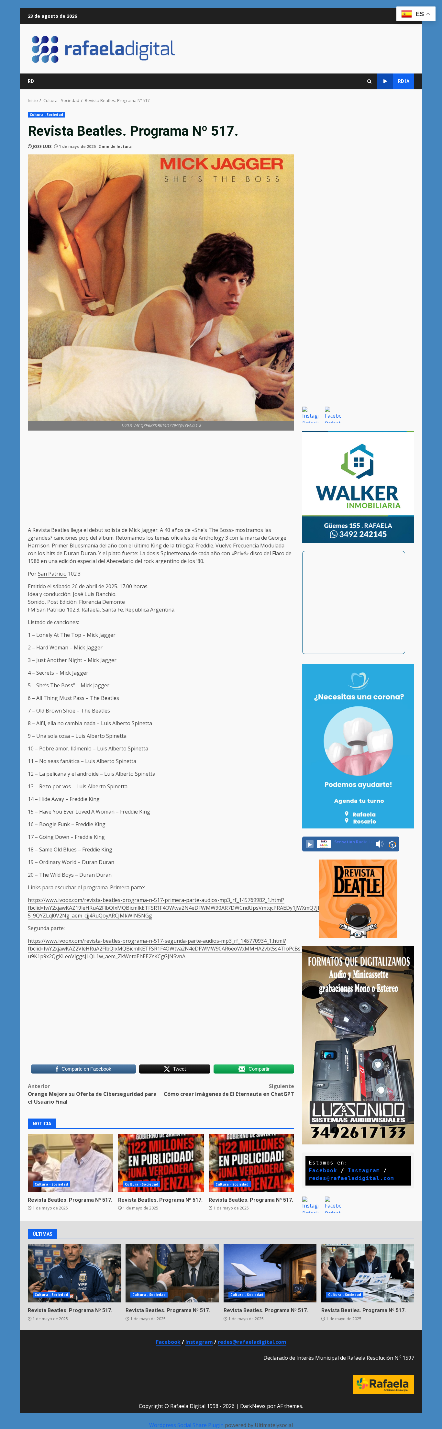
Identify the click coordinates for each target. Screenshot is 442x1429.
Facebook (323, 1170)
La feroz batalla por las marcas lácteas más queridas (367, 1273)
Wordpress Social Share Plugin (187, 1425)
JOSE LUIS (42, 146)
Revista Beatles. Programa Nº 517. (160, 1200)
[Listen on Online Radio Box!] (392, 844)
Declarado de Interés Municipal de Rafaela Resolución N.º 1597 (338, 1357)
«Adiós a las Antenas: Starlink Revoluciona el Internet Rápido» (270, 1273)
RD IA (403, 81)
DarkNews (253, 1406)
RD (31, 81)
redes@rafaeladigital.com (351, 1178)
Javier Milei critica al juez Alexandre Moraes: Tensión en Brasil (172, 1273)
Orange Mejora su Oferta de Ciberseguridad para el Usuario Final (92, 1094)
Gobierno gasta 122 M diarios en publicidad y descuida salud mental (251, 1163)
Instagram (364, 1170)
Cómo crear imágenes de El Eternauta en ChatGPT (229, 1090)
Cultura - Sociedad (46, 114)
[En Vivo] (310, 844)
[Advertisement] (161, 480)
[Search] (369, 81)
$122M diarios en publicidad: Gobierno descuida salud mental (161, 1163)
